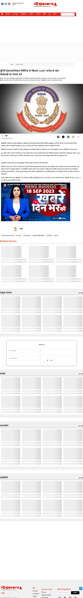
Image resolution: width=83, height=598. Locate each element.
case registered (27, 235)
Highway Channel (46, 595)
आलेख (2, 373)
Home (12, 64)
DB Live (44, 592)
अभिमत (31, 14)
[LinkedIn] (68, 137)
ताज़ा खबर (35, 591)
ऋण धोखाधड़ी (49, 235)
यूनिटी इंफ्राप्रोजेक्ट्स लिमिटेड (38, 235)
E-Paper (15, 14)
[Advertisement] (41, 28)
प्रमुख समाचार (6, 292)
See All (81, 293)
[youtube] (9, 4)
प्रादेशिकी (23, 14)
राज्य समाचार (36, 594)
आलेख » (18, 64)
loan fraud (18, 235)
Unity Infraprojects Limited (8, 235)
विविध (44, 14)
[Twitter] (63, 137)
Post (51, 360)
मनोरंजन (38, 14)
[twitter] (6, 4)
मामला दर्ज (56, 235)
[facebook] (2, 4)
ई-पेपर (54, 14)
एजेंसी (6, 136)
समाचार (8, 14)
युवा (49, 14)
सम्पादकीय (4, 425)
